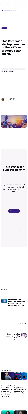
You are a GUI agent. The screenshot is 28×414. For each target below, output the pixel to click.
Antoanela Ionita (11, 98)
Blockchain (4, 69)
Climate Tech (12, 69)
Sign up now (14, 211)
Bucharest (4, 71)
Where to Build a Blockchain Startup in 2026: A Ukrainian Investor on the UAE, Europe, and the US (7, 391)
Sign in (21, 230)
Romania (11, 71)
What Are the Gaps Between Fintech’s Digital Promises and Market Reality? (20, 389)
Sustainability (21, 69)
